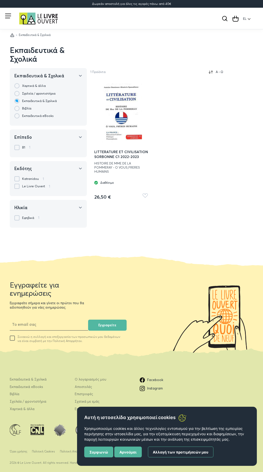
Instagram (155, 388)
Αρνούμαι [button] (128, 452)
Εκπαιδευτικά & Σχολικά (37, 54)
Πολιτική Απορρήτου (73, 451)
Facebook (155, 380)
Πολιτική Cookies (43, 451)
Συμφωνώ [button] (98, 452)
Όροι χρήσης (18, 451)
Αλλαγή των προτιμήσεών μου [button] (180, 452)
